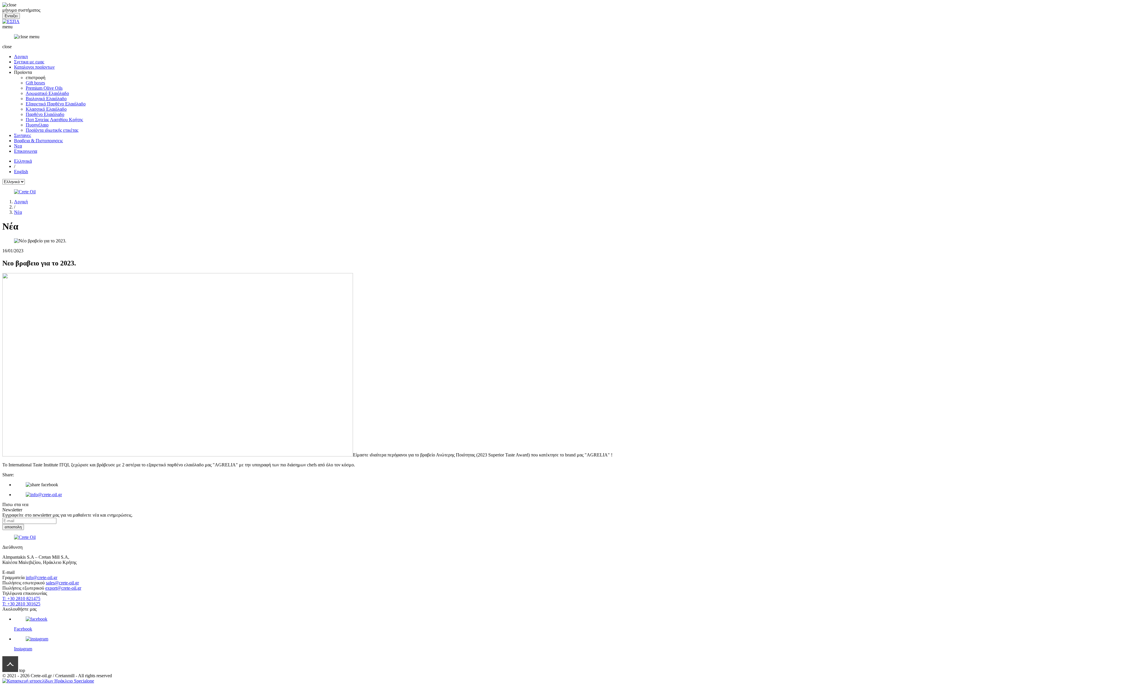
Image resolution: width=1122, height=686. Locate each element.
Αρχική (21, 201)
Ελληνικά (23, 161)
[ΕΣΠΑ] (11, 21)
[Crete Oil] (561, 191)
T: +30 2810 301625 (21, 603)
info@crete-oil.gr (41, 577)
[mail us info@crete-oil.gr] (567, 494)
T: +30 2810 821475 (21, 598)
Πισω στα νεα (15, 504)
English (21, 171)
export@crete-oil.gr (63, 588)
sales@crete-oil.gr (62, 582)
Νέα (18, 212)
